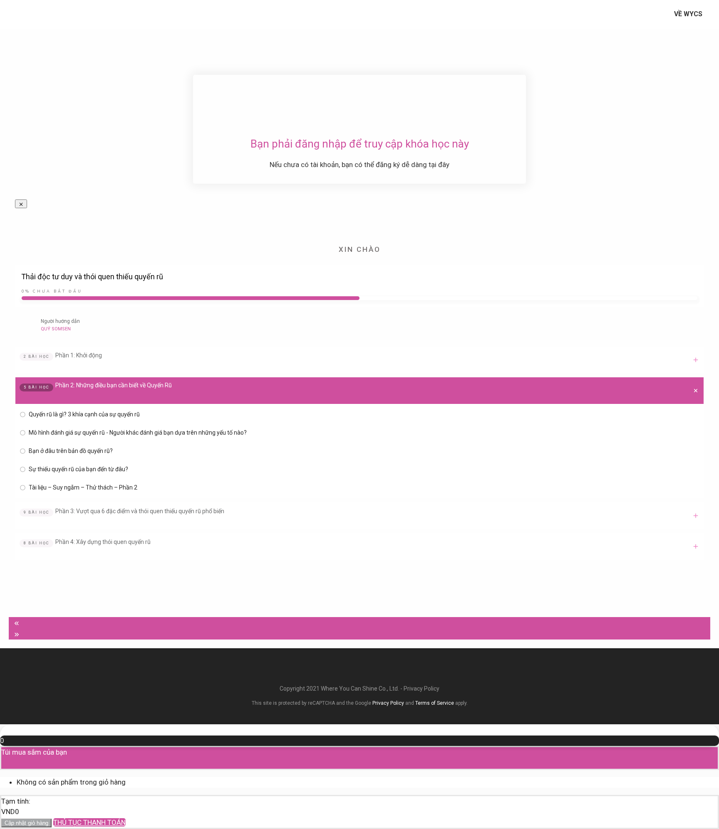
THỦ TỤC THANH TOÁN (89, 822)
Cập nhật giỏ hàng (26, 823)
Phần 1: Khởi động (78, 355)
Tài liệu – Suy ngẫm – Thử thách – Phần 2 (83, 487)
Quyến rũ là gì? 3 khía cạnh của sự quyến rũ (84, 414)
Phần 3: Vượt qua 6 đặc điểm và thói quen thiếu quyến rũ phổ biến (139, 511)
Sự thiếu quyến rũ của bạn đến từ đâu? (78, 469)
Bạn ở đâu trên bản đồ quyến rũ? (71, 451)
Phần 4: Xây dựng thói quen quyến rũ (103, 542)
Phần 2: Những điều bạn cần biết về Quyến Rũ (113, 385)
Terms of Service (434, 703)
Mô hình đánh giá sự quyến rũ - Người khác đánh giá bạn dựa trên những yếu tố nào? (138, 432)
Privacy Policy (421, 688)
